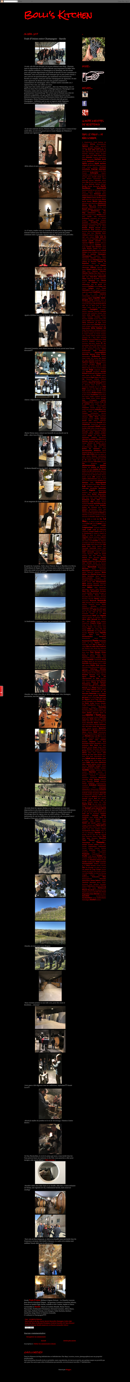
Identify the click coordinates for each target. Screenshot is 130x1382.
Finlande (96, 379)
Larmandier (59, 1325)
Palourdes (90, 631)
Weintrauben (86, 880)
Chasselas (90, 259)
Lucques (84, 553)
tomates (84, 844)
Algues (88, 155)
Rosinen (91, 743)
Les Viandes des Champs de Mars (97, 542)
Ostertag (84, 627)
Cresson (90, 317)
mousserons (85, 600)
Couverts (84, 313)
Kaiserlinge (85, 484)
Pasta (95, 640)
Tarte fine (100, 827)
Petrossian (85, 667)
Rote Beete (94, 745)
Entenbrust (102, 350)
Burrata (98, 233)
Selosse (66, 1325)
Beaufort (90, 192)
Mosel (95, 596)
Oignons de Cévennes (94, 617)
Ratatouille (90, 722)
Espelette (85, 362)
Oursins (90, 627)
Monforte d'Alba (94, 589)
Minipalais (103, 583)
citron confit (86, 282)
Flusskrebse (85, 387)
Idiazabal (98, 458)
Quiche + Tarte (93, 715)
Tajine (104, 823)
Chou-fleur (93, 277)
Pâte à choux (97, 644)
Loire (100, 550)
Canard (84, 241)
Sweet (84, 823)
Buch (88, 233)
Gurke (90, 435)
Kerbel (94, 494)
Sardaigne (103, 768)
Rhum (90, 730)
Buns (92, 233)
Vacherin (99, 859)
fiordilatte (85, 381)
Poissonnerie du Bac (98, 691)
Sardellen (85, 770)
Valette (104, 859)
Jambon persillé (87, 471)
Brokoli (104, 227)
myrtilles (103, 602)
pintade (95, 684)
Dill (104, 328)
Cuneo (93, 320)
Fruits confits (95, 404)
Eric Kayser (102, 358)
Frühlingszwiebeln (87, 402)
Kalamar (103, 484)
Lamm (99, 523)
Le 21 (104, 531)
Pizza (94, 688)
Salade (87, 758)
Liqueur (89, 550)
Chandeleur (97, 256)
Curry (84, 322)
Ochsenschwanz (87, 615)
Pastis (90, 644)
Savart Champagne (87, 781)
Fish (89, 381)
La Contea (90, 514)
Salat (88, 762)
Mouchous (85, 598)
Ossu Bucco (93, 625)
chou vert (85, 276)
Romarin (84, 741)
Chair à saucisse (89, 254)
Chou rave (96, 275)
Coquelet (84, 298)
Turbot (90, 858)
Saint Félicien (97, 752)
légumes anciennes (94, 537)
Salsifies (99, 764)
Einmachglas (85, 345)
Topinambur (102, 846)
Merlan (104, 574)
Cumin (89, 320)
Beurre (89, 197)
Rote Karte (102, 745)
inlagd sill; (96, 459)
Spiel (95, 810)
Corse (93, 302)
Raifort (99, 719)
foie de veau (98, 387)
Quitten (84, 717)
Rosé (104, 741)
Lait (91, 523)
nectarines (103, 606)
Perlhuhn (90, 659)
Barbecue (91, 184)
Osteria (99, 625)
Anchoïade (91, 159)
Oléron (84, 619)
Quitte (104, 715)
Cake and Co (100, 237)
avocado (94, 177)
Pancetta (91, 633)
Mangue (85, 561)
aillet (93, 150)
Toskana (90, 848)
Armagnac (98, 165)
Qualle (104, 711)
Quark (84, 712)
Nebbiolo (84, 606)
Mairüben (84, 555)
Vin (83, 867)
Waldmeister (85, 877)
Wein (104, 877)
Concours (92, 290)
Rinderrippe (85, 734)
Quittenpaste (90, 717)
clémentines (86, 284)
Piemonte (92, 674)
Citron (103, 280)
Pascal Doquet (100, 638)
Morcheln (103, 591)
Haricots (85, 441)
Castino (95, 248)
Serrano (84, 800)
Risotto (88, 736)
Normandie (85, 613)
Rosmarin (98, 743)
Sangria (104, 766)
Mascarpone (86, 570)
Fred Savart (85, 396)
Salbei (92, 762)
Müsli (97, 602)
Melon (104, 572)
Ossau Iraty (85, 625)
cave (100, 248)
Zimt (91, 894)
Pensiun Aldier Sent (98, 656)
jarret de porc (95, 473)
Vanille (84, 862)
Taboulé (93, 823)
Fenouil (84, 373)
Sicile (89, 800)
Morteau (90, 595)
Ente (94, 350)
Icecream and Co (90, 458)
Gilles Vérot (93, 417)
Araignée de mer (87, 165)
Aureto (99, 175)
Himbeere (97, 450)
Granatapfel (91, 426)
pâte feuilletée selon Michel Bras (91, 648)
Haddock (94, 437)
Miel (93, 581)
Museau (94, 602)
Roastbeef (91, 738)
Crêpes (84, 317)
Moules (96, 598)
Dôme (98, 337)
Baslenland (85, 190)
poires (104, 689)
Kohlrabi (103, 500)
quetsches (96, 712)
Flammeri (103, 381)
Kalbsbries (90, 486)
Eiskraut (99, 345)
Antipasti (90, 161)
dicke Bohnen (96, 328)
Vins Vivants (97, 871)
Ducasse (100, 339)
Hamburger (92, 439)
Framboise (94, 394)
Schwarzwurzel (95, 789)
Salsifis (104, 764)
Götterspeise (102, 424)
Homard (84, 452)
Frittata (98, 398)
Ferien (104, 373)
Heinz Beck (102, 447)
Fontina (94, 390)
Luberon (98, 552)
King (91, 496)
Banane (104, 180)
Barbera (97, 184)
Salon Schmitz (86, 764)
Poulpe (92, 703)
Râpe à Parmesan (95, 720)
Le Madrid (101, 533)
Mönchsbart (85, 589)
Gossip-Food (94, 424)
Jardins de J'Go (86, 473)
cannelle (98, 241)
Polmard (84, 695)
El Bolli (104, 345)
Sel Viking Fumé (86, 796)
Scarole (84, 783)
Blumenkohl (102, 205)
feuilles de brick (90, 375)
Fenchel (103, 371)
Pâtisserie (84, 650)
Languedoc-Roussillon (100, 527)
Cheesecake (85, 267)
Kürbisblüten (94, 511)
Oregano (93, 623)
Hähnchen (85, 439)
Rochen (90, 739)
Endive (104, 349)
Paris (91, 634)
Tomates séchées (93, 844)
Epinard (92, 354)
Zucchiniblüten (87, 898)
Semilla (104, 796)
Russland (97, 751)
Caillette (92, 237)
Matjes (92, 570)
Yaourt (84, 892)
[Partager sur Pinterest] (33, 1328)
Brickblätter (92, 225)
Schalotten (91, 783)
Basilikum (86, 188)
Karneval (95, 492)
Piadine (84, 672)
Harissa (89, 445)
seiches (100, 794)
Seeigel (90, 793)
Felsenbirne (96, 371)
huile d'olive (90, 454)
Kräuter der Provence (89, 507)
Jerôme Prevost (102, 474)
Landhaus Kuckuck (89, 525)
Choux (84, 278)
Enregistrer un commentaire (36, 1337)
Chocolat (85, 273)
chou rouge (102, 275)
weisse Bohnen (96, 880)
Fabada (97, 366)
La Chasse (101, 513)
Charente (93, 258)
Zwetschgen (85, 900)
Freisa (83, 398)
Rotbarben (85, 745)
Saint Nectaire (98, 754)
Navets (104, 604)
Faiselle (88, 367)
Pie (105, 672)
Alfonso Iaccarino (101, 153)
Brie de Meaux (101, 225)
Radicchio (102, 717)
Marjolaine (99, 565)
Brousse (104, 229)
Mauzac (97, 570)
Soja (93, 804)
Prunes (96, 709)
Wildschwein (91, 886)
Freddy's (92, 396)
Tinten (104, 840)
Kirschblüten (96, 496)
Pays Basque (95, 652)
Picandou (89, 672)
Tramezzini (85, 852)
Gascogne (98, 407)
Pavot (87, 652)
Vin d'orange (89, 867)
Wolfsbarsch (102, 888)
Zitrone (97, 894)
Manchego (96, 557)
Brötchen (97, 229)
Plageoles (100, 688)
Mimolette (96, 583)
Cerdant (98, 250)
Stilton (103, 815)
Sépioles (103, 798)
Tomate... (101, 842)
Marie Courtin (91, 565)
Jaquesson (103, 471)
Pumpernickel (92, 711)
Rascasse (103, 720)
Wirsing (103, 886)
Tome (101, 844)
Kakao (98, 484)
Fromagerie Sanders (98, 400)
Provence (102, 707)
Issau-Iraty (90, 461)
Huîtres (89, 456)
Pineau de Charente (98, 682)
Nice (98, 608)
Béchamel (97, 194)
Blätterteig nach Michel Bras (90, 203)
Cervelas (94, 252)
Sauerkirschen (93, 777)
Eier (105, 343)
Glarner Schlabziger (100, 420)
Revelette (94, 728)
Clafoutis (95, 282)
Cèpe (94, 250)
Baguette (91, 180)
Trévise (104, 854)
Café (83, 237)
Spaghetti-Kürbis (97, 806)
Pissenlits (97, 685)
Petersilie (85, 663)
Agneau (85, 146)
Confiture (96, 292)
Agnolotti (103, 146)
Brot (92, 229)
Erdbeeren (96, 356)
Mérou (97, 576)
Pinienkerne (86, 684)
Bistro (95, 201)
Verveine (93, 865)
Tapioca (90, 827)
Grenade (97, 428)
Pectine (104, 654)
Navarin (98, 604)
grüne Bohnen (95, 432)
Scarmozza (103, 781)
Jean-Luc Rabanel (92, 474)
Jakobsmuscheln (88, 465)
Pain (89, 629)
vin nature (103, 867)
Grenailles (103, 428)
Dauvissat (103, 324)
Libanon (96, 544)
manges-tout (86, 559)
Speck (103, 808)
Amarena (95, 157)
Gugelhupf (96, 433)
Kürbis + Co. (86, 511)
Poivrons (92, 693)
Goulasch (84, 426)
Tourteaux (92, 850)
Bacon (104, 178)
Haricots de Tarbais (94, 443)
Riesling (103, 730)
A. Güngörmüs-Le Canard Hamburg (92, 142)
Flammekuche (95, 381)
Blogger (68, 1369)
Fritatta (93, 398)
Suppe (104, 821)
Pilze (97, 678)
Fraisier (89, 394)
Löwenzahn (90, 552)
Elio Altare (32, 1323)
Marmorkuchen (102, 567)
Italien (99, 461)
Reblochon (103, 724)
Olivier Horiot (102, 619)
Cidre (98, 280)
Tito (93, 842)
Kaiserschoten (92, 484)
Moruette (103, 595)
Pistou (89, 688)
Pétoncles (103, 665)
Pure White (99, 711)
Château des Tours (99, 263)
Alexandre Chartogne (88, 153)
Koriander (91, 503)
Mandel (103, 557)
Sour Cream (89, 806)
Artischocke (86, 169)
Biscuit (84, 201)
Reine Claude (92, 726)
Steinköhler (85, 815)
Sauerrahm (85, 779)
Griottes (95, 430)
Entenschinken (86, 352)
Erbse (98, 354)
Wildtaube (98, 886)
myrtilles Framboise (88, 604)
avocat (99, 177)
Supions (97, 821)
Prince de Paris (101, 705)
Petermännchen (101, 661)
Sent (99, 798)
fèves (98, 375)
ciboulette (91, 280)
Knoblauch (85, 500)
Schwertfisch (96, 791)
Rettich (89, 728)
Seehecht (84, 793)
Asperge (94, 169)
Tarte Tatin (90, 829)
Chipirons (95, 271)
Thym (84, 840)
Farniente (99, 367)
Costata (84, 303)
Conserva (103, 294)
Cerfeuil (103, 250)
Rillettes (90, 732)
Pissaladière (85, 685)
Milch (84, 583)
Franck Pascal (102, 394)
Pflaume (85, 671)
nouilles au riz (95, 613)
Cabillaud (85, 235)
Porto (104, 699)
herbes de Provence (91, 448)
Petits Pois (94, 665)
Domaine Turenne (101, 335)
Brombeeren (86, 229)
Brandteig (94, 222)
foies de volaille (101, 389)
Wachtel (92, 875)
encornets (97, 349)
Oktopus (103, 617)
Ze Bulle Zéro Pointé (100, 892)
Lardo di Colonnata (99, 529)
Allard (95, 155)
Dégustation (94, 326)
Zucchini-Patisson (101, 896)
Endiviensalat (86, 350)
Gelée (104, 409)
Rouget (95, 747)
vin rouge (92, 869)
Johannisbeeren (92, 478)
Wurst (84, 890)
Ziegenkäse (86, 894)
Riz (99, 736)
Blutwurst (92, 207)
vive (83, 873)
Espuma (91, 362)
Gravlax (84, 428)
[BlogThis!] (27, 1328)
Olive (89, 619)
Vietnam (103, 865)
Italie (95, 461)
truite (104, 856)
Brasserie (103, 222)
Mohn (83, 587)
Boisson (104, 209)
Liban (92, 544)
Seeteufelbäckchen (87, 794)
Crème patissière (101, 315)
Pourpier (103, 703)
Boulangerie (85, 218)
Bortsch (94, 214)
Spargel (88, 808)
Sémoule (90, 798)
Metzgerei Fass (100, 578)
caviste (104, 248)
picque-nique (100, 672)
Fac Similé (103, 366)
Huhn (84, 454)
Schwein (102, 789)
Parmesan (102, 636)
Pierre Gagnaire (101, 674)
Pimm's (88, 682)
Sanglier (98, 766)
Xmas (104, 890)
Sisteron (90, 802)
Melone (84, 574)
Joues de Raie (93, 480)
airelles (102, 150)
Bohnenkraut (97, 209)
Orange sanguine (101, 621)
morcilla (84, 593)
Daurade (97, 324)
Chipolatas (103, 271)
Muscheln (88, 602)
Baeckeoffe (85, 180)
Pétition (87, 665)
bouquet (84, 220)
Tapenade (85, 827)
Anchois (97, 159)
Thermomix (89, 836)
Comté (104, 288)
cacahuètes (91, 235)
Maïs (94, 555)
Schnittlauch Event (89, 787)
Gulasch (84, 435)
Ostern (104, 625)
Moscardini (85, 596)
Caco (104, 235)
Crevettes (97, 317)
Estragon (92, 364)
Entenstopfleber (100, 352)
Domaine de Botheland (94, 330)
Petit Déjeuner (93, 663)
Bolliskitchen (85, 211)
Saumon (96, 779)
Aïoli (97, 150)
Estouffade (85, 364)
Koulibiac (91, 505)
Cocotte (96, 286)
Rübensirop (103, 749)
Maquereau (91, 561)
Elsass (90, 347)
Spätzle (93, 808)
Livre (97, 550)
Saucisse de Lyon (94, 774)
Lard (89, 529)
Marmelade (92, 567)
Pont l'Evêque (92, 697)
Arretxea (95, 167)
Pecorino (97, 654)
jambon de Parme (99, 469)
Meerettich (90, 572)
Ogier (98, 615)
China (84, 271)
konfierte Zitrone (100, 501)
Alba (95, 151)
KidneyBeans (85, 496)
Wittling (84, 888)
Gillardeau (85, 417)
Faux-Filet (85, 369)
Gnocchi (99, 422)
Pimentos (88, 680)
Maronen (85, 569)
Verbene (96, 863)
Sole (96, 804)
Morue (97, 595)
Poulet (87, 703)
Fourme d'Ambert (86, 392)
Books (90, 214)
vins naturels (90, 871)
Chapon (104, 256)
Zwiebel (93, 900)
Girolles (97, 418)
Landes (104, 523)
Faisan (84, 367)
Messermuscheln (87, 578)
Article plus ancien (69, 1341)
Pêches (103, 652)
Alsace (100, 155)
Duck (104, 339)
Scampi (96, 781)
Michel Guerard (86, 581)
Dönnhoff (103, 337)
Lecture (104, 535)
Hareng (104, 439)
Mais (90, 555)
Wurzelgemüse (99, 890)
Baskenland (101, 188)
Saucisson (93, 775)
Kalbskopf (96, 486)
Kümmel (84, 509)
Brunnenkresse (97, 231)
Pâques (84, 634)
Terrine (97, 832)
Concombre (86, 290)
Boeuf (84, 209)
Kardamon (85, 492)
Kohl (98, 500)
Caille (87, 237)
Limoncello (92, 548)
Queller (89, 713)
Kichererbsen (102, 494)
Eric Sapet (85, 360)
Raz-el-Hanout (90, 724)
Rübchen (89, 749)
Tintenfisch (86, 842)
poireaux (99, 689)
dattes (92, 324)
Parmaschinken (87, 636)
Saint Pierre (89, 756)
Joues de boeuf (102, 478)
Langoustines (87, 527)
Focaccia (91, 387)
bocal (104, 207)
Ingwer (89, 459)
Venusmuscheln (87, 863)
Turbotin (94, 858)
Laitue (94, 523)
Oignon (103, 616)
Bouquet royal (94, 220)
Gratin (97, 426)
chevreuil (99, 267)
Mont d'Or (86, 591)
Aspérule (84, 171)
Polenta (99, 693)
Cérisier (89, 252)
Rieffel (99, 730)
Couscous (90, 311)
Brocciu (91, 227)
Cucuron (96, 318)
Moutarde (93, 600)
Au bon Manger (94, 171)
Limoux (99, 548)
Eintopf (92, 345)
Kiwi (83, 498)
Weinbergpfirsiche (87, 878)
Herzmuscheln (87, 450)
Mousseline (103, 598)
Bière (93, 199)
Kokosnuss (85, 501)
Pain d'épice (95, 629)
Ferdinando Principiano (43, 1323)
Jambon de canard (87, 469)
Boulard (104, 218)
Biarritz (104, 197)
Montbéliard (95, 591)
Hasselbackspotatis (87, 447)
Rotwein (90, 747)
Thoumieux (95, 838)
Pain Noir (103, 629)
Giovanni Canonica (87, 418)
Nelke (91, 608)
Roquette (92, 741)
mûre (83, 602)
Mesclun (103, 576)
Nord (104, 612)
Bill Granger (98, 199)
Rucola (84, 751)
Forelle (104, 390)
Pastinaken (85, 644)
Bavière (104, 190)
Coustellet (97, 311)
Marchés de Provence (99, 563)
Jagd (104, 463)
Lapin (84, 529)
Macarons (90, 553)
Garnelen (92, 407)
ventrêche (103, 861)
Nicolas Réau (85, 610)
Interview (103, 459)
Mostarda (103, 596)
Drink (96, 339)
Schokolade (102, 787)
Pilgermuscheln (87, 678)
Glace (90, 420)
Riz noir (84, 738)
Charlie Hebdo (101, 258)
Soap (89, 804)
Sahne (89, 752)
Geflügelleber (99, 409)
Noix (104, 610)
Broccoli (97, 227)
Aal (105, 142)
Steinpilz (95, 815)
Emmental (90, 349)
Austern (104, 175)
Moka (96, 587)
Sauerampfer (102, 775)
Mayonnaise (102, 570)
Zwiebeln (98, 900)
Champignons (86, 256)
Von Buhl (96, 873)
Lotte (84, 552)
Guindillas (103, 433)
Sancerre (84, 766)
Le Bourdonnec (87, 533)
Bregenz (104, 224)
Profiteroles (85, 707)
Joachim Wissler (101, 477)
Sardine (92, 770)
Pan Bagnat (98, 630)
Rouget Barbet (102, 747)
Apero (104, 161)
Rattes (96, 722)
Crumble (90, 318)
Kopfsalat (84, 503)
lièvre (89, 546)
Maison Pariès (101, 555)
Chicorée (100, 269)
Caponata (85, 242)
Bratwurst (85, 224)
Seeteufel (103, 793)
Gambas (84, 406)
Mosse (98, 596)
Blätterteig (102, 201)
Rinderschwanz (93, 734)
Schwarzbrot (86, 789)
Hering (104, 448)
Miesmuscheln (101, 582)
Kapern (92, 490)
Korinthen (97, 503)
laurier (100, 531)
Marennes (84, 565)
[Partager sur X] (29, 1328)
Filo (83, 379)
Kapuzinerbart (102, 490)
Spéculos (84, 810)
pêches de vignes (88, 654)
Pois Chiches (86, 691)
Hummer (94, 456)
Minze (84, 585)
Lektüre (100, 539)
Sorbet (100, 804)
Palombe (84, 630)
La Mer (99, 519)
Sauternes (103, 779)
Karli (90, 492)
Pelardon (85, 656)
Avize (89, 177)
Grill (91, 430)
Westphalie (103, 884)
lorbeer (104, 550)
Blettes (84, 205)
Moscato (91, 596)
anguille (84, 161)
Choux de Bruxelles (93, 278)
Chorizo (91, 273)
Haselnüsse (102, 445)
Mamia (90, 557)
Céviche (99, 252)
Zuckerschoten (101, 898)
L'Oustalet (84, 512)
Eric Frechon (94, 358)
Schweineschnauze (87, 791)
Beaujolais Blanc (100, 192)
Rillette (84, 732)
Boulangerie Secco (95, 218)
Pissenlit (91, 685)
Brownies (84, 231)
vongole (84, 875)
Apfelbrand (91, 163)
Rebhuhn (96, 724)
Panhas (97, 632)
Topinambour (92, 846)
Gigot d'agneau (102, 415)
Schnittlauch (101, 785)
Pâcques (99, 627)
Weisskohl (93, 882)
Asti (88, 171)
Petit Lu (100, 663)
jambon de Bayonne (98, 467)
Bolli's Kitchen (58, 15)
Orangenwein (85, 623)
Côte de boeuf (97, 303)
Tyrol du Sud (102, 858)
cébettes (85, 250)
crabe (88, 313)
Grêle (88, 428)
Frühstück (97, 402)
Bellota (104, 194)
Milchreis (89, 583)
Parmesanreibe (86, 638)
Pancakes (84, 632)
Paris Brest (101, 634)
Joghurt (84, 478)
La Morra (91, 521)
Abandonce (85, 144)
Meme (89, 574)
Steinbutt (103, 813)
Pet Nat (95, 661)
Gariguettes (85, 407)
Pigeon (84, 676)
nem (95, 608)
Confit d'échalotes (101, 290)
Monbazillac (102, 587)
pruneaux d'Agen (87, 709)
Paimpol (84, 629)
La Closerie (52, 1325)
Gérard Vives (92, 411)
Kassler (84, 494)
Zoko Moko (103, 894)
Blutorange (85, 207)
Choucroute (102, 277)
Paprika (103, 633)
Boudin (99, 214)
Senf (95, 798)
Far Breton (94, 367)
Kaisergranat (101, 482)
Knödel (93, 500)
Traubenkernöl (96, 854)
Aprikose (103, 163)
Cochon (91, 286)
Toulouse (97, 848)
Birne (104, 199)
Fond (83, 390)
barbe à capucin (98, 182)
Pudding (101, 709)
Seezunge (95, 794)
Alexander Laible (101, 151)
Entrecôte (85, 354)
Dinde (83, 330)
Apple (97, 163)
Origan (99, 623)
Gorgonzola (86, 424)
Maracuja (98, 561)
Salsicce (94, 764)
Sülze (91, 821)
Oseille (104, 623)
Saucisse (92, 772)
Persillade (85, 661)
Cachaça (101, 235)
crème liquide (91, 315)
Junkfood (100, 480)
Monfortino (103, 589)
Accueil (43, 1341)
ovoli (95, 627)
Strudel (96, 817)
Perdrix (104, 657)
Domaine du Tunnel (94, 333)
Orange (93, 621)
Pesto (90, 661)
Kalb (84, 486)
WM (90, 888)
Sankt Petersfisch (87, 768)
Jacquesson (45, 1325)
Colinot (84, 288)
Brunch (90, 231)
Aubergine (94, 173)
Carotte (98, 245)
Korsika (103, 503)
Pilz (94, 678)
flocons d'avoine (101, 384)
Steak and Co (87, 813)
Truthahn (84, 858)
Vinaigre (98, 869)
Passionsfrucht (87, 641)
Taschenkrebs (86, 830)
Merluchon (90, 576)
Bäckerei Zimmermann (94, 178)
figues (97, 377)
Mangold (103, 559)
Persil (104, 659)
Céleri (90, 250)
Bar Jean (91, 182)
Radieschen (85, 719)
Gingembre (103, 417)
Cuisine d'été (102, 318)
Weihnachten (96, 877)
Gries (83, 430)
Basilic (103, 186)
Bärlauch (103, 184)
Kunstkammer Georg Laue (97, 509)
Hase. (95, 445)
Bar (87, 182)
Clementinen (102, 282)
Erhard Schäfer (86, 358)
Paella (104, 627)
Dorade (84, 339)
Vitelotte (103, 871)
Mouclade (90, 598)
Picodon (94, 672)
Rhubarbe (85, 730)
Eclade (104, 341)
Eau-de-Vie (85, 341)
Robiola (84, 739)
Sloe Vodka (102, 802)
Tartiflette (97, 829)
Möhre (89, 587)
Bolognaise (85, 214)
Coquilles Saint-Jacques (94, 299)
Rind (95, 732)
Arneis (89, 167)
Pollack (104, 693)
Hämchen (99, 439)
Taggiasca (99, 823)
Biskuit (89, 201)
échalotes (98, 341)
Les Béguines (102, 540)
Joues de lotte (86, 480)
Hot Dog (94, 452)
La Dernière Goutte (94, 516)
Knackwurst (102, 498)
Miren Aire (103, 585)
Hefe (95, 447)
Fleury (93, 384)
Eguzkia (98, 343)
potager (95, 701)
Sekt (105, 794)
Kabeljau (85, 482)
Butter (104, 233)
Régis (83, 726)
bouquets (103, 220)
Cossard (104, 302)
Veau (98, 862)
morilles (89, 593)
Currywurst (90, 322)
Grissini (99, 430)
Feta (83, 375)
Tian (98, 840)
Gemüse (84, 411)
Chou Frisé (90, 275)
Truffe (84, 856)
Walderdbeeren (102, 875)
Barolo (42, 1321)
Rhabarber (102, 728)
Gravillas (103, 426)
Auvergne (84, 177)
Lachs (87, 523)
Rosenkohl (85, 743)
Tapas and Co (101, 825)
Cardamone (85, 245)
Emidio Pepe (96, 347)
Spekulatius (91, 810)
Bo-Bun (100, 207)
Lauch (96, 531)
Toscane (84, 848)
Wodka (94, 888)
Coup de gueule (96, 307)
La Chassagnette (92, 512)
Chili (104, 269)
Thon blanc (86, 838)
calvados (89, 239)
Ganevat (92, 406)
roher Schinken (100, 739)
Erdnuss (104, 356)
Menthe (93, 574)
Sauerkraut (102, 777)
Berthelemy (90, 195)
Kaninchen (102, 488)
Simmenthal (96, 800)
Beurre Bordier (96, 197)
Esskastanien (102, 362)
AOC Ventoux (98, 161)
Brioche (84, 227)
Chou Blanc (97, 273)
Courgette (94, 309)
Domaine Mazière (90, 335)
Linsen (84, 550)
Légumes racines (92, 539)
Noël (94, 610)
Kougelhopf (85, 505)
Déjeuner (100, 326)
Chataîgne (96, 260)
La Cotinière (96, 514)
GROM (104, 430)
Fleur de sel (85, 383)
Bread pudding (93, 224)
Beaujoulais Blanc (87, 194)
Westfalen (96, 884)
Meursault (96, 580)
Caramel (97, 242)
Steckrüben (96, 813)
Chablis (104, 252)
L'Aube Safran (102, 511)
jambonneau (96, 471)
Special (98, 808)
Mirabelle (90, 585)
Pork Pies (98, 699)
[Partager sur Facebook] (31, 1328)
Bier (90, 199)
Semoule (84, 798)
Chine (88, 271)
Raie (95, 719)
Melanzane (97, 572)
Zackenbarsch (90, 892)
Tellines (97, 830)
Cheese (103, 265)
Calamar (84, 239)
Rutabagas (103, 751)
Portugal (84, 701)
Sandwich (91, 766)
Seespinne (96, 793)
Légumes (85, 537)
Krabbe (97, 505)
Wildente (84, 886)
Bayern (84, 192)
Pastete (97, 643)
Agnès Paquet (94, 146)
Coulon (66, 1321)
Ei (101, 343)
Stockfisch (85, 817)
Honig (89, 452)
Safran (84, 752)
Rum (88, 751)
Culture (84, 320)
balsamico (98, 180)
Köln (92, 502)
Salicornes (102, 762)
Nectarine (94, 606)
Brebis (99, 224)
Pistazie (84, 688)
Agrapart (84, 148)
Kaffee (91, 482)
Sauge (91, 779)
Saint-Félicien (98, 756)
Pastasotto (102, 641)
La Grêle (87, 519)
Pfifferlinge (93, 669)
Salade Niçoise (102, 760)
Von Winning (102, 873)
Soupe (84, 806)
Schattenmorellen (101, 783)
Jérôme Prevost (86, 477)
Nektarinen (85, 608)
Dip (87, 330)
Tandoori (89, 825)
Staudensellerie (102, 811)
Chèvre (93, 267)
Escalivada (98, 360)
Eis (95, 345)
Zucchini (85, 896)
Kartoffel (102, 492)
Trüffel (99, 856)
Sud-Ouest (91, 819)
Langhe (103, 525)
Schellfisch (85, 785)
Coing (100, 286)
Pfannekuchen (96, 667)
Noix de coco (97, 612)
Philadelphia (91, 671)
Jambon (103, 465)
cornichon (88, 302)
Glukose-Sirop (92, 422)
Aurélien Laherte (92, 175)
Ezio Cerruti (91, 366)
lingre (104, 548)
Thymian (92, 840)
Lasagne (91, 531)
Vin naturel (85, 869)
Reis (98, 726)
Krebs (99, 507)
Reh (87, 726)
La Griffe (93, 519)
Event (99, 364)
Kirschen (103, 496)
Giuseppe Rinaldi (36, 1325)
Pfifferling (85, 669)
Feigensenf (97, 369)
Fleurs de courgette (95, 383)
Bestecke (96, 195)
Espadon (103, 360)
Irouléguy (84, 461)
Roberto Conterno (100, 738)
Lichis (100, 544)
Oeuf (94, 616)
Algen (83, 155)
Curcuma (103, 320)
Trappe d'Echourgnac (99, 852)
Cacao (96, 235)
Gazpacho (91, 409)
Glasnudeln (85, 422)
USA (88, 859)
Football (99, 390)
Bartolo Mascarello (50, 1321)
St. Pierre (94, 811)
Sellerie (94, 796)
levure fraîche (86, 544)
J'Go (83, 463)
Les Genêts (85, 542)
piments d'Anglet (95, 680)
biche (83, 199)
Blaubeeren (102, 203)
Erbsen (103, 354)
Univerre (84, 859)
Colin (104, 286)
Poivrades (85, 693)
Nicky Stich (102, 608)
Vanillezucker (91, 861)
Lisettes (93, 550)
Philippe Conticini (100, 671)
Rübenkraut (96, 749)
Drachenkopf (90, 339)
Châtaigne (103, 259)
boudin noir (92, 216)
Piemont (85, 674)
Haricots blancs (93, 441)
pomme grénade (93, 695)
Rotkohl (84, 747)
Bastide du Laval (92, 190)
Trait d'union (101, 850)
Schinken (92, 785)
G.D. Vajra (65, 1323)
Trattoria (85, 854)
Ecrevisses (85, 343)
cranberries (94, 313)
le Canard (95, 533)
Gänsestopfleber (101, 406)
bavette (100, 190)
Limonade (85, 548)
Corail (91, 300)
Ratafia (84, 722)
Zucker (95, 898)
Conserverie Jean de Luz (98, 296)
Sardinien (98, 770)
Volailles (90, 873)
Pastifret (103, 642)
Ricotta (95, 730)
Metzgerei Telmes (87, 580)
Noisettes (99, 610)
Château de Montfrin (89, 261)
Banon (84, 182)
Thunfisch (102, 838)
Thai (97, 834)
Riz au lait (103, 736)
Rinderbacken (102, 732)
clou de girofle (96, 284)
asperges (102, 169)
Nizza (91, 610)
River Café (94, 736)
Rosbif (99, 741)
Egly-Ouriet (92, 343)
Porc (98, 697)
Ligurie (94, 546)
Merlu (84, 576)
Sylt (89, 823)
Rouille (84, 749)
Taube (93, 830)
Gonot (104, 422)
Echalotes (92, 341)
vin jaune (96, 867)
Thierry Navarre (97, 836)
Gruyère (103, 432)
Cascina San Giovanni (94, 247)
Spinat (100, 810)
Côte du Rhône (90, 305)
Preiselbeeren (91, 705)
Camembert (102, 239)
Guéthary (90, 433)
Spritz (104, 810)
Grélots (93, 428)
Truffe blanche (92, 856)
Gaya (87, 409)
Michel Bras (102, 580)
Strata (91, 817)
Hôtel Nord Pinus (101, 452)
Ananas (84, 159)
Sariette (104, 770)
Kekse (89, 494)
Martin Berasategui (99, 568)
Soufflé (104, 804)
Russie (92, 751)
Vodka (86, 873)
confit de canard (87, 292)
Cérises (84, 252)
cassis (104, 246)
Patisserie (103, 648)
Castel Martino (87, 248)
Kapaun (84, 490)
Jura (105, 480)
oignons (84, 617)
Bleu (90, 205)
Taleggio (84, 825)
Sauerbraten (85, 777)
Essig (96, 362)
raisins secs (86, 720)
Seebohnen (103, 791)
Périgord (84, 659)
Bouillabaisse (102, 216)
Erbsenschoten (86, 356)
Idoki (102, 458)
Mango (95, 559)
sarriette (84, 772)
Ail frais (88, 150)
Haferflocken (102, 437)
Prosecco (93, 707)
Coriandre (97, 300)
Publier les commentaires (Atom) (45, 1344)
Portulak (89, 701)
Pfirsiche (103, 669)
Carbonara (103, 242)
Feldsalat (89, 371)
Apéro (84, 163)
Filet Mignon (102, 377)
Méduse (84, 572)
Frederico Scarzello (56, 1323)
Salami (84, 762)
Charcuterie (85, 258)
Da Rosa (98, 322)
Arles (94, 165)
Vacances (93, 860)
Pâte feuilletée (101, 646)
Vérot (88, 865)
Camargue (95, 239)
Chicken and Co (91, 269)
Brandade (85, 222)
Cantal (104, 241)
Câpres (91, 243)
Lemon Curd (88, 540)
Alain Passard (89, 151)
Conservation (86, 296)
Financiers (89, 379)
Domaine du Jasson (95, 332)
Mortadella (95, 593)
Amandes (89, 157)
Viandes (98, 865)
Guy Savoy (97, 435)
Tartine (103, 829)
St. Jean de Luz (86, 811)
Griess (87, 430)
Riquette (100, 734)
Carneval (91, 245)
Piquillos (103, 684)
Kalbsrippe (85, 488)
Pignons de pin (98, 676)
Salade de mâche (96, 758)
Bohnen (90, 209)
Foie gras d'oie (91, 389)
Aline (91, 155)
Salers (96, 762)
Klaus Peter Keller (91, 498)
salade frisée (93, 760)
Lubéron (103, 552)
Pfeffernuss (103, 667)
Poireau (93, 689)
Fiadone (104, 375)
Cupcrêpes (98, 320)
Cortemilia (98, 302)
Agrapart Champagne (94, 148)
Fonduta (88, 390)
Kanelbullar (93, 488)
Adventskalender (101, 144)
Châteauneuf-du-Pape (87, 265)
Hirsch (104, 450)
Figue (93, 377)
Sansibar (97, 768)
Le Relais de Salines (94, 535)
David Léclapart (86, 326)
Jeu (94, 477)
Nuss (104, 613)
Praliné (84, 705)
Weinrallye (103, 878)
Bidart (87, 199)
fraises (99, 393)
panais (104, 630)
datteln (89, 324)
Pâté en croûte (91, 646)
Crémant (100, 313)
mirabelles (96, 585)
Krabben (103, 505)
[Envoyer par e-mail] (26, 1328)
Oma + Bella (86, 621)
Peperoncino (86, 657)
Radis (91, 719)
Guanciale (84, 433)
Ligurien (99, 546)
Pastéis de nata (87, 642)
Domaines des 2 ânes (89, 337)
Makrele (84, 557)
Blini (94, 205)
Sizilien (96, 802)
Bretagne (85, 225)
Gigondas (94, 415)
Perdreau (99, 657)
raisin (104, 719)
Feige (91, 370)
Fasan (104, 367)
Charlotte (84, 259)
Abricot (92, 144)
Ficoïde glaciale (86, 377)
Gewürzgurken (94, 413)
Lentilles (95, 541)
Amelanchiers (102, 157)
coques (90, 298)
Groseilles (85, 432)
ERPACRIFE (91, 360)
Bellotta (84, 195)
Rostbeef (103, 743)
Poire (89, 689)
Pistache (103, 686)
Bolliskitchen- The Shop (97, 212)
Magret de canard (100, 553)
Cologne (91, 288)
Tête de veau (91, 834)
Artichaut (103, 167)
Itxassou (103, 461)
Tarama (95, 827)
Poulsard (97, 703)
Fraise (94, 393)
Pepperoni (93, 657)
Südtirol (97, 819)
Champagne (60, 1321)
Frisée (88, 398)
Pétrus (90, 667)
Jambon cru (86, 467)
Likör (104, 546)
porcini (93, 699)
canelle (91, 241)
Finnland (103, 379)
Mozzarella (101, 600)
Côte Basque (89, 303)
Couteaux (103, 311)
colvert (98, 288)
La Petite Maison (99, 521)
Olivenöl (94, 619)
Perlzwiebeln (97, 659)
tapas (93, 825)
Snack (84, 804)
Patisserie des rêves (93, 650)
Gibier (90, 415)
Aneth (104, 159)
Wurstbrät (91, 890)
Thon (104, 836)
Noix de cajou (86, 612)
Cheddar (97, 265)
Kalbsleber (103, 486)
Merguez (99, 574)
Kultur (104, 507)
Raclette (96, 717)
